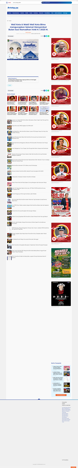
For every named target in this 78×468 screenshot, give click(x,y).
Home (9, 2)
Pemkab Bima (65, 414)
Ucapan (9, 85)
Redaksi (63, 403)
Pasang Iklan (64, 402)
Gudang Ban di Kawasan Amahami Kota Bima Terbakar (23, 176)
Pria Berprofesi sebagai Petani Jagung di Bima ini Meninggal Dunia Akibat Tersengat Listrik (22, 80)
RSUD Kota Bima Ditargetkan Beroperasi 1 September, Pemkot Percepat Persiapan (29, 245)
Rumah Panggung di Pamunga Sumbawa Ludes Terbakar (24, 193)
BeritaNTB (68, 410)
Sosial (31, 13)
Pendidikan (47, 13)
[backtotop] (39, 400)
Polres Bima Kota (66, 420)
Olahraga (65, 13)
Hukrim (22, 13)
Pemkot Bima (65, 416)
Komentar (11, 36)
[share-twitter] (46, 36)
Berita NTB (64, 408)
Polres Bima (64, 419)
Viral (52, 13)
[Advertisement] (28, 269)
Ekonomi (41, 13)
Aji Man (63, 407)
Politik (26, 13)
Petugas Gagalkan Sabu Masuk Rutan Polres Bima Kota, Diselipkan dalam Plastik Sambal (57, 389)
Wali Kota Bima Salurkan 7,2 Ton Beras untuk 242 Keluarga (24, 165)
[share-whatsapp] (48, 36)
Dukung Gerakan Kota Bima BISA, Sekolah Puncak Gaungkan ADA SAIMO (27, 171)
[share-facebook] (44, 36)
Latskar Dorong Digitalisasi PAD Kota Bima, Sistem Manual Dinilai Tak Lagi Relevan (30, 216)
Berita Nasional (58, 13)
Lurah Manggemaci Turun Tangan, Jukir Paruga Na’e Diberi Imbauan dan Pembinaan (30, 148)
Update (73, 467)
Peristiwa (36, 13)
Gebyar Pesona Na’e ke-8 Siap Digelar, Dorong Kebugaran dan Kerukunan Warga (29, 182)
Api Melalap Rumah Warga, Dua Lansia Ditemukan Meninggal (25, 239)
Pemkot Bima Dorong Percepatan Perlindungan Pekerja (24, 210)
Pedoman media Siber (66, 405)
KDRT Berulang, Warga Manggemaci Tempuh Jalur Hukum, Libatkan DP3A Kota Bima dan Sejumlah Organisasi (58, 378)
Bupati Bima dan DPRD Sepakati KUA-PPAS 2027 (22, 125)
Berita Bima (68, 407)
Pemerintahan (16, 13)
